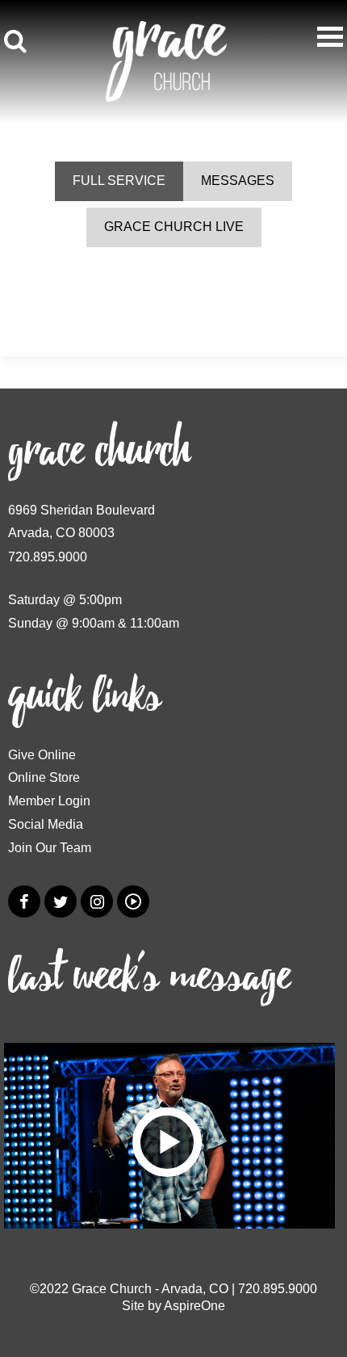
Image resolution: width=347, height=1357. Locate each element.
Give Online (42, 755)
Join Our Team (49, 848)
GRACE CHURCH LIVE (174, 226)
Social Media (45, 824)
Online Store (44, 777)
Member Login (49, 801)
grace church (99, 451)
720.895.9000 (47, 557)
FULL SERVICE (119, 180)
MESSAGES (237, 180)
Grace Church (112, 1289)
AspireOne (194, 1306)
